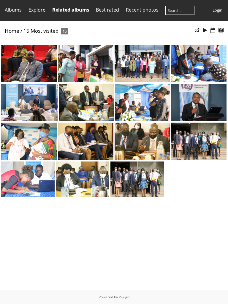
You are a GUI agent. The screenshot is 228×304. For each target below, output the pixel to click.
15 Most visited (40, 30)
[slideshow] (205, 30)
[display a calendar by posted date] (212, 30)
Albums (13, 10)
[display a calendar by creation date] (220, 30)
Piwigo (124, 297)
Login (217, 10)
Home (12, 30)
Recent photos (142, 10)
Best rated (107, 10)
